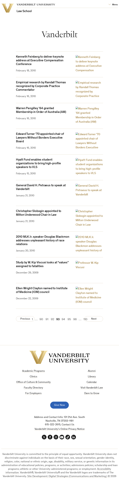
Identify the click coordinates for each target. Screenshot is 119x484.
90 (41, 319)
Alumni (92, 371)
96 (75, 319)
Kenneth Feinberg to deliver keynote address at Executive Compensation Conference (40, 60)
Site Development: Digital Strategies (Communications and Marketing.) (67, 476)
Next (94, 319)
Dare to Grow (91, 393)
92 (52, 319)
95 (69, 319)
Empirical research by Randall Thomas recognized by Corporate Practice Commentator (41, 86)
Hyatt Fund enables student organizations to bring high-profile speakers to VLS (38, 163)
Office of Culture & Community (33, 382)
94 (63, 319)
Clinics (33, 376)
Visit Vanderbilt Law (92, 388)
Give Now (59, 405)
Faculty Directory (33, 388)
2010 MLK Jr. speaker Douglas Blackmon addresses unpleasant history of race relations (42, 240)
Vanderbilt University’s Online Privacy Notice (60, 429)
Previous (25, 319)
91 (47, 319)
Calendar (92, 382)
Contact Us (68, 424)
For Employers (33, 393)
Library (92, 376)
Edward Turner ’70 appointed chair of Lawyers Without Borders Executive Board (40, 138)
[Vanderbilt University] (59, 357)
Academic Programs (33, 371)
